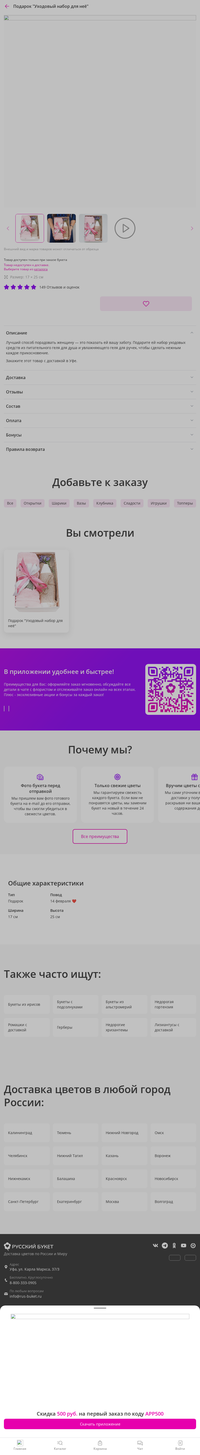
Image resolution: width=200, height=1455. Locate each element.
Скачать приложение (100, 1424)
